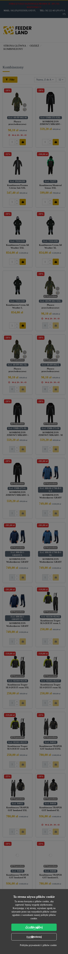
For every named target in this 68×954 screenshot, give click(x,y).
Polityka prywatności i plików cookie (38, 945)
